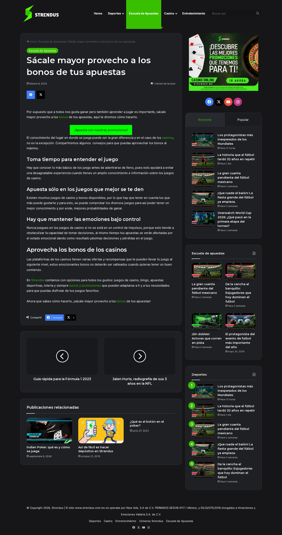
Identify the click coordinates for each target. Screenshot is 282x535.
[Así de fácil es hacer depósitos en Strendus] (101, 430)
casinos (167, 138)
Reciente (204, 120)
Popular (243, 120)
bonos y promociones (85, 285)
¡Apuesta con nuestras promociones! (101, 130)
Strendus (38, 280)
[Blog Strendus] (41, 13)
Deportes (114, 13)
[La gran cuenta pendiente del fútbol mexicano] (203, 179)
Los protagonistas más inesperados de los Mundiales (235, 139)
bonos (63, 117)
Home (98, 13)
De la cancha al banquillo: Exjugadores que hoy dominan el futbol (238, 292)
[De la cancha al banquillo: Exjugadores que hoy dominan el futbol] (240, 271)
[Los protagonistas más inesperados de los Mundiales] (203, 140)
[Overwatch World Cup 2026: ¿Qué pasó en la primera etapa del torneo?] (203, 218)
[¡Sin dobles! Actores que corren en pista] (207, 321)
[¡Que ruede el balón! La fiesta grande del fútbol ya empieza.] (203, 198)
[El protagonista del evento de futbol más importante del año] (240, 321)
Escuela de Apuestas (143, 13)
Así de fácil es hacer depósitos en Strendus (95, 449)
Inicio (33, 41)
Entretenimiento (193, 13)
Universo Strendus (151, 521)
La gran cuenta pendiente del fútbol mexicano (233, 177)
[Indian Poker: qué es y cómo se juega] (49, 430)
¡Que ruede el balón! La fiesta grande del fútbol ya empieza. (236, 197)
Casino (169, 13)
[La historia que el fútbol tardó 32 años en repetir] (203, 160)
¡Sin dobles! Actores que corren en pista (207, 338)
